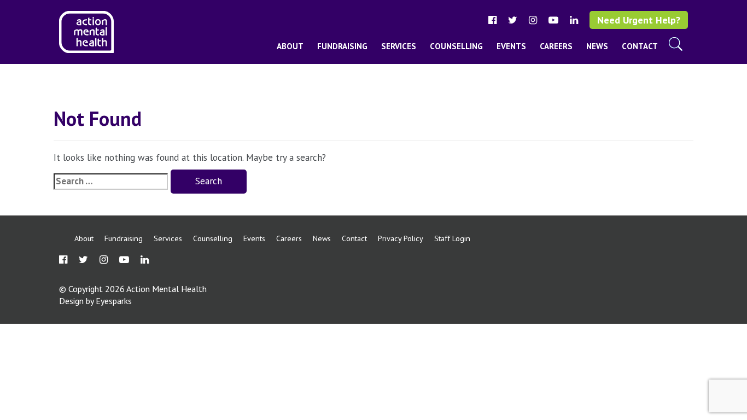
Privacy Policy (400, 238)
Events (511, 46)
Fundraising (342, 46)
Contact (640, 46)
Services (398, 46)
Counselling (456, 46)
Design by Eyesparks (95, 300)
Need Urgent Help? (638, 20)
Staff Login (452, 238)
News (597, 46)
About (290, 46)
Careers (556, 46)
